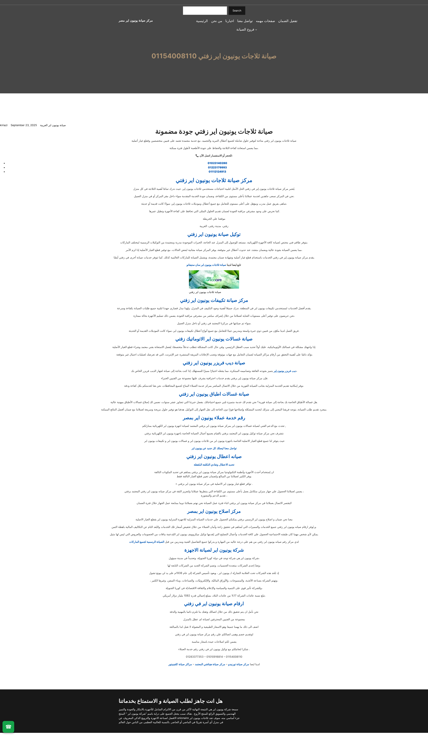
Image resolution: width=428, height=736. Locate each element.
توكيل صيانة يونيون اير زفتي (214, 234)
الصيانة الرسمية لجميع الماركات (146, 541)
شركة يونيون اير (221, 709)
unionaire (183, 718)
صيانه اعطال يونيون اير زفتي (214, 456)
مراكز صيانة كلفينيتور (180, 664)
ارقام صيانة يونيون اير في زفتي (214, 603)
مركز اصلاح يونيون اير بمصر (214, 511)
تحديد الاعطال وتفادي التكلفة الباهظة (214, 464)
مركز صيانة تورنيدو (238, 664)
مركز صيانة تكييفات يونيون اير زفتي (214, 300)
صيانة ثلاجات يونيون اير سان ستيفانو (206, 264)
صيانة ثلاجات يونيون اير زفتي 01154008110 (214, 56)
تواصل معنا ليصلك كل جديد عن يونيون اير (214, 448)
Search (237, 10)
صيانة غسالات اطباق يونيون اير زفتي (214, 394)
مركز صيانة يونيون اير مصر (136, 20)
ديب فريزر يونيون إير (285, 371)
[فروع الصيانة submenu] (256, 29)
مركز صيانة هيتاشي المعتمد (210, 664)
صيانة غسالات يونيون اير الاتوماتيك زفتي (214, 339)
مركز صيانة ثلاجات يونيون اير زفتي (214, 180)
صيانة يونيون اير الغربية (53, 125)
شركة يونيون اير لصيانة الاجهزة (214, 550)
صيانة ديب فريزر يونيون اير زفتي (214, 362)
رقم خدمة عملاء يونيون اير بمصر (214, 417)
